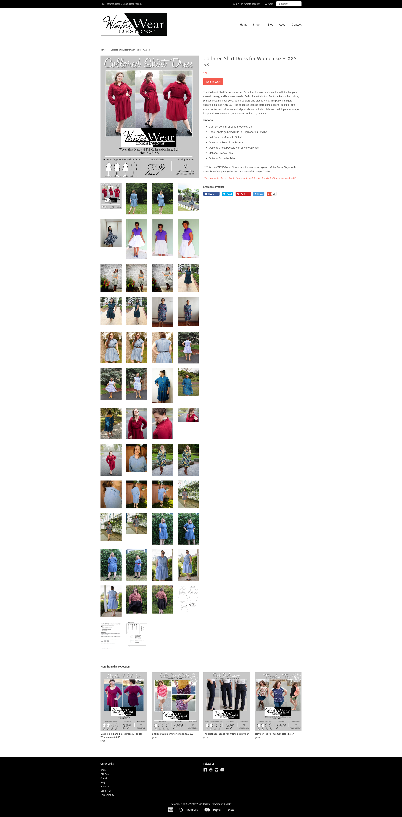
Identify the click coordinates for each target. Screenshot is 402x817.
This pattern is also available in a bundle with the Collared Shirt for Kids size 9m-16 (249, 178)
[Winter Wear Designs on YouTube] (222, 770)
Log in (236, 3)
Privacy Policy (107, 794)
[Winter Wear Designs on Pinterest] (211, 770)
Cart (270, 3)
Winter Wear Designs (199, 803)
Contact (297, 24)
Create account (252, 3)
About (282, 24)
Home (243, 24)
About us (104, 786)
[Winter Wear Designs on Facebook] (205, 770)
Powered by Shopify (221, 803)
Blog (270, 24)
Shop (256, 24)
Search (104, 778)
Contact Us (105, 790)
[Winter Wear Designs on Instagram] (216, 770)
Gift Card (104, 774)
